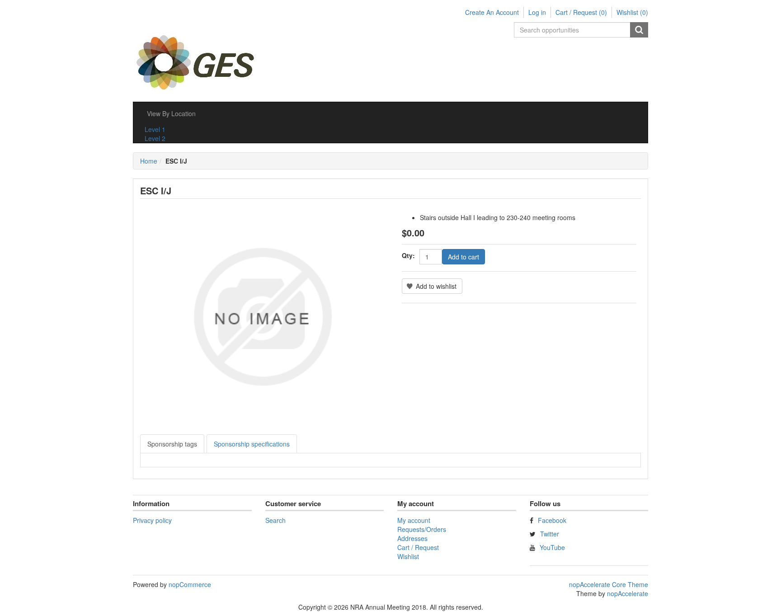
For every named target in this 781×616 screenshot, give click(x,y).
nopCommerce (190, 584)
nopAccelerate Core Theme (608, 584)
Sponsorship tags (172, 443)
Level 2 (155, 138)
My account (413, 520)
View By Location (171, 113)
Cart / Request (418, 547)
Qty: (408, 255)
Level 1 (155, 129)
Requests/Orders (421, 529)
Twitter (549, 533)
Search (639, 30)
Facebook (552, 520)
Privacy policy (152, 520)
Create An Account (492, 12)
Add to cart (463, 256)
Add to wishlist (436, 286)
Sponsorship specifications (252, 443)
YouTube (552, 547)
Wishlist (408, 556)
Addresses (412, 538)
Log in (537, 12)
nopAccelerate (627, 593)
